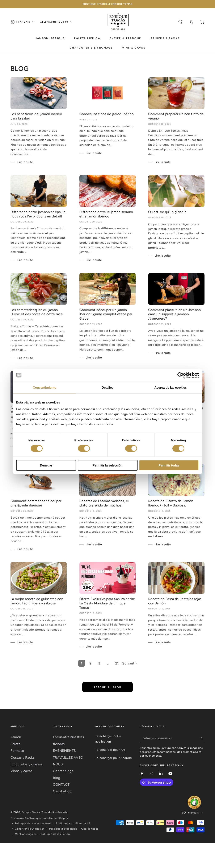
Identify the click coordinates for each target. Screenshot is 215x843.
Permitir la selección (107, 465)
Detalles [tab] (108, 387)
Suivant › (129, 663)
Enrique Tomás (31, 812)
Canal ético (62, 791)
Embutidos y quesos (26, 764)
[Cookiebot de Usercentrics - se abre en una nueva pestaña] (180, 375)
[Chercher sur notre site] (180, 22)
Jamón (15, 737)
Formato (17, 751)
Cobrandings (63, 771)
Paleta (15, 744)
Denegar (46, 465)
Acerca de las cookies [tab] (170, 387)
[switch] (84, 448)
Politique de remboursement (33, 823)
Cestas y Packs (22, 757)
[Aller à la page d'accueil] (118, 22)
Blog (56, 778)
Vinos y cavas (21, 771)
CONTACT (61, 784)
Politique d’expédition (63, 828)
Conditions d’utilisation (30, 828)
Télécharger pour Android (113, 758)
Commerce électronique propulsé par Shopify (39, 818)
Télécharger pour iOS (110, 750)
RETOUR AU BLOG (107, 687)
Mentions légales (26, 834)
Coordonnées (89, 828)
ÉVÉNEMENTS (64, 751)
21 (117, 663)
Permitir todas (169, 465)
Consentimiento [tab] (44, 387)
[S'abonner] (202, 738)
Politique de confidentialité (72, 823)
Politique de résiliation (55, 834)
